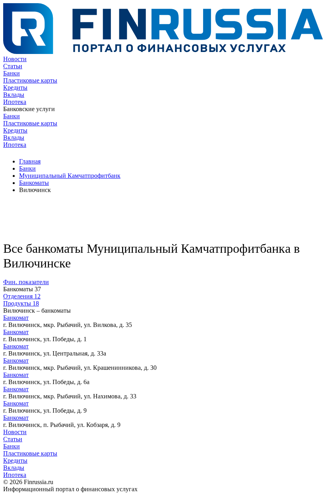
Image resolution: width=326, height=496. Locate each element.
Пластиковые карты (30, 80)
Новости (15, 59)
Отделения (22, 296)
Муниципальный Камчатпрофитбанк (69, 175)
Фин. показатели (26, 282)
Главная (30, 161)
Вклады (13, 94)
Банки (11, 73)
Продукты (21, 303)
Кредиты (15, 87)
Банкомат (16, 317)
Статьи (12, 66)
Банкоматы (34, 182)
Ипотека (14, 101)
